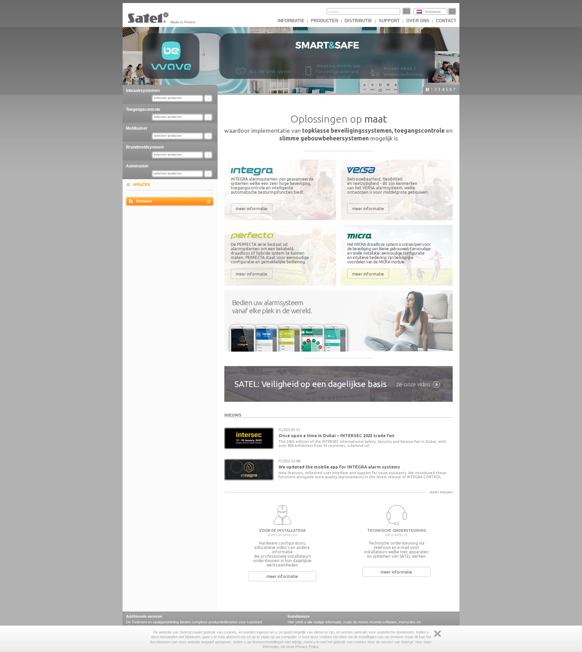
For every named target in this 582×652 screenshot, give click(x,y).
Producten (324, 20)
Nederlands (433, 11)
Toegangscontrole (143, 109)
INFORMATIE (291, 20)
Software (144, 201)
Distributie (358, 20)
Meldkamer (137, 128)
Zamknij (437, 633)
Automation (137, 166)
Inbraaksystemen (143, 90)
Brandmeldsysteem (145, 147)
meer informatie (251, 208)
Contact (446, 20)
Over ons (417, 20)
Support (389, 20)
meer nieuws (441, 492)
